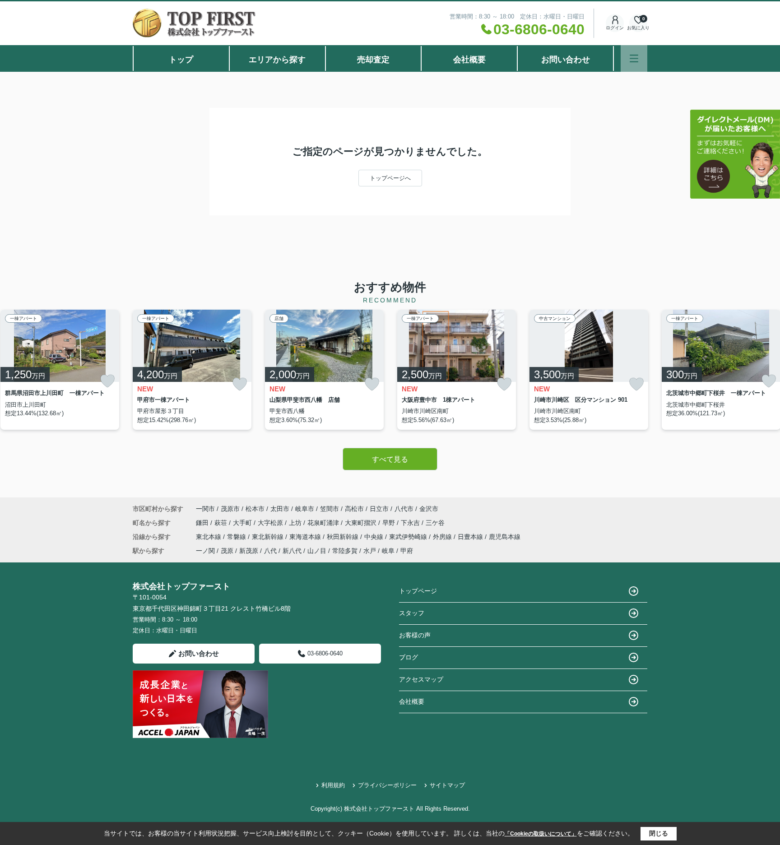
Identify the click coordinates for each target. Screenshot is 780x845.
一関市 (205, 508)
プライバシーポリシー (387, 785)
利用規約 (333, 785)
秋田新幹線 (343, 536)
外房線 (443, 536)
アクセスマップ (421, 679)
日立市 (379, 508)
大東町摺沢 (361, 522)
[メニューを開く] (634, 58)
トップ (181, 59)
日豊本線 (471, 536)
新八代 (292, 550)
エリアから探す (277, 59)
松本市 (255, 508)
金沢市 (428, 508)
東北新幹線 (268, 536)
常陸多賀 (345, 550)
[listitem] (192, 370)
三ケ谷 (435, 522)
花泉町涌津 (324, 522)
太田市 (279, 508)
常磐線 (237, 536)
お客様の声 (415, 635)
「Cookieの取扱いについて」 (541, 834)
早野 (389, 522)
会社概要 (469, 59)
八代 (270, 550)
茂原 (227, 550)
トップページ (418, 590)
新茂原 (248, 550)
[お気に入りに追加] (107, 381)
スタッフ (411, 613)
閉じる (658, 833)
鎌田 (203, 522)
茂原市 (230, 508)
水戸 (369, 550)
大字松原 (271, 522)
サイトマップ (447, 785)
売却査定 (373, 59)
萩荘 (221, 522)
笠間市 (329, 508)
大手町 (243, 522)
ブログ (408, 657)
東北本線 (209, 536)
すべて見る (390, 459)
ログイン (615, 27)
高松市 (354, 508)
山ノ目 (316, 550)
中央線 (374, 536)
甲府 (406, 550)
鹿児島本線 (504, 536)
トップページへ (390, 178)
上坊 (296, 522)
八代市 (404, 508)
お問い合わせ (565, 59)
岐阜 (388, 550)
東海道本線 (306, 536)
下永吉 (411, 522)
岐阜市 (304, 508)
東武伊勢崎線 (409, 536)
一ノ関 (205, 550)
